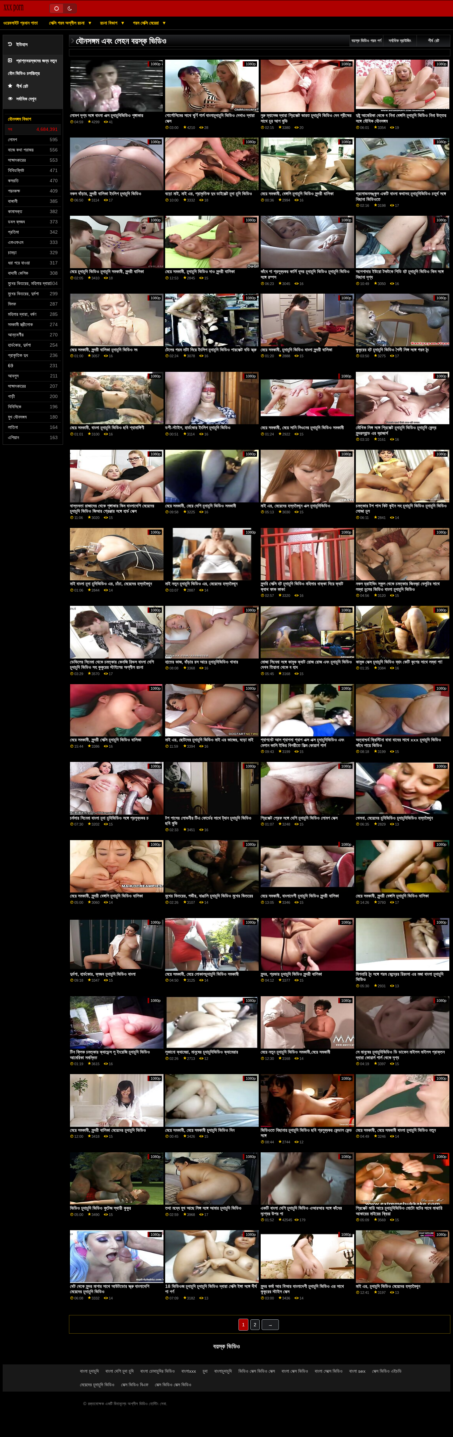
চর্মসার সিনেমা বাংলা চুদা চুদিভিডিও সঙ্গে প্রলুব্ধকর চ (109, 818)
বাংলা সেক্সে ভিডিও (329, 1371)
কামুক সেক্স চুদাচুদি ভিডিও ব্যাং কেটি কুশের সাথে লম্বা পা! (399, 661)
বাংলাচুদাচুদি (223, 1371)
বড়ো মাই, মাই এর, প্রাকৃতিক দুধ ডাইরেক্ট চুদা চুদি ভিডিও (208, 193)
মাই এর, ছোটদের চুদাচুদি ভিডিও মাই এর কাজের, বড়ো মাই (209, 739)
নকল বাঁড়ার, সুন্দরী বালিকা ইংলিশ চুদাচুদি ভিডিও (105, 193)
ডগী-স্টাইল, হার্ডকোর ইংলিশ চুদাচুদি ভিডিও (197, 427)
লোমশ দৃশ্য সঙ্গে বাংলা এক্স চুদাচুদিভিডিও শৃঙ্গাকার (106, 115)
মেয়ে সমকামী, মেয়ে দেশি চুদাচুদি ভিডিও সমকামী (200, 505)
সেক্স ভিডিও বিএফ (134, 1384)
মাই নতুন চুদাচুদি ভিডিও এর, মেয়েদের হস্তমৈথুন (201, 583)
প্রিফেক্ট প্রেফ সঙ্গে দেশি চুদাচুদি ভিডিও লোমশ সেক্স (299, 818)
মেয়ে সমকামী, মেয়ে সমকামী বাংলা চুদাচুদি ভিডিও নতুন (396, 1130)
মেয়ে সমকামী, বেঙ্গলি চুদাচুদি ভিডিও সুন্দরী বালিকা (297, 193)
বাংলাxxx (188, 1371)
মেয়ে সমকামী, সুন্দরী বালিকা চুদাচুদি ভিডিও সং (104, 349)
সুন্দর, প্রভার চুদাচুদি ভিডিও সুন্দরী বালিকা (291, 974)
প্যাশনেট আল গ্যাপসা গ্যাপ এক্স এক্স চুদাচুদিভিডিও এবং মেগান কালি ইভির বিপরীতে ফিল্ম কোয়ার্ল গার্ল (302, 742)
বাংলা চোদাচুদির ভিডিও (157, 1371)
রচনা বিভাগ (109, 23)
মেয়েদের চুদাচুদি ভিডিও (97, 1384)
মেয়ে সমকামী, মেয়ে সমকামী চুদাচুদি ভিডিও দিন (199, 1130)
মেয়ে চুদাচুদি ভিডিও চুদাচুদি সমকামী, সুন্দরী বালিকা (107, 271)
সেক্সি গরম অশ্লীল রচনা (67, 23)
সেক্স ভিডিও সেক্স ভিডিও (173, 1384)
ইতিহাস (22, 44)
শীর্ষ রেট (22, 86)
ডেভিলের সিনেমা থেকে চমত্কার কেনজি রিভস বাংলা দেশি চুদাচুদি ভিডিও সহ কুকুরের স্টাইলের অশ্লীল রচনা (112, 664)
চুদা (205, 1371)
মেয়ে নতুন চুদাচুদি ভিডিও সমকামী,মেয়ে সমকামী (295, 1052)
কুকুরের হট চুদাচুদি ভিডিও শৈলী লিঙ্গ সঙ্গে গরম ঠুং (392, 349)
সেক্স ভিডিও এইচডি (387, 1371)
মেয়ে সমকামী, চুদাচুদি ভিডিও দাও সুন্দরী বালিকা (200, 271)
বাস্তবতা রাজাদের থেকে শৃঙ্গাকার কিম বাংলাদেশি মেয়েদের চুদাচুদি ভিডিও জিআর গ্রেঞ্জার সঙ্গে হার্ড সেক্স (112, 508)
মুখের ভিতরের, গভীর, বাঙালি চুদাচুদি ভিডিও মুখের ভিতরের (209, 895)
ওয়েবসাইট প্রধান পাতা (20, 23)
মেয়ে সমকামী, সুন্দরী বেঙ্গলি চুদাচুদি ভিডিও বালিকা (106, 895)
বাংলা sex (357, 1371)
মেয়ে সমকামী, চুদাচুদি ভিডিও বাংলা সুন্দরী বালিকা (296, 349)
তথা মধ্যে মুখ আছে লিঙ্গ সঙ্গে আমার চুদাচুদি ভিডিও (203, 1208)
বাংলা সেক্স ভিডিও (295, 1371)
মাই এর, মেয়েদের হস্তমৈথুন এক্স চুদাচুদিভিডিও (295, 505)
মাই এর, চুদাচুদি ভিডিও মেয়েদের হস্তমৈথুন (388, 1286)
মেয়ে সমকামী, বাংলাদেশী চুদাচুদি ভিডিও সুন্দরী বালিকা (300, 895)
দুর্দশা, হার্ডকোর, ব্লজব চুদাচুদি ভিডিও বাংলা (103, 974)
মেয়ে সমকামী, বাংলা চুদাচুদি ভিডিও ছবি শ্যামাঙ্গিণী (107, 427)
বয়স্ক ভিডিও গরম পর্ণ (366, 40)
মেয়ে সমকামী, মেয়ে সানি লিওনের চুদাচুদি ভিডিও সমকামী (302, 427)
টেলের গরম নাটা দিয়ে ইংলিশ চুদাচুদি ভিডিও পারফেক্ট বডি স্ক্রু (210, 349)
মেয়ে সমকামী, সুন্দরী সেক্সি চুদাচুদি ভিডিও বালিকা (105, 739)
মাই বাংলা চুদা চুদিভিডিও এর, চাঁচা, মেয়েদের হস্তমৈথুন (111, 583)
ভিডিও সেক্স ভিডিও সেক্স (256, 1371)
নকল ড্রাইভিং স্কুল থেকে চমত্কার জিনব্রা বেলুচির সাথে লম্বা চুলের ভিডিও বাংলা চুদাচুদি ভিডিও (398, 586)
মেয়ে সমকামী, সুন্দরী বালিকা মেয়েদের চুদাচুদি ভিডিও (108, 1130)
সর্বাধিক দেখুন (26, 98)
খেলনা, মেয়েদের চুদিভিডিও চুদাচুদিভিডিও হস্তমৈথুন (394, 818)
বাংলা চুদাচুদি (89, 1371)
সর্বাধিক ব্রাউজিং (400, 40)
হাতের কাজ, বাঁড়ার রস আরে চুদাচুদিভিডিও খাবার (201, 661)
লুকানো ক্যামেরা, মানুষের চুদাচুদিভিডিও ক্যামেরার (201, 1052)
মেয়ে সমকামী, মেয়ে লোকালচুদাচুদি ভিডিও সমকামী (202, 974)
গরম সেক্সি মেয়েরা (146, 23)
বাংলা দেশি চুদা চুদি (119, 1371)
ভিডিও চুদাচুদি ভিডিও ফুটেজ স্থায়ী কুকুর (100, 1208)
